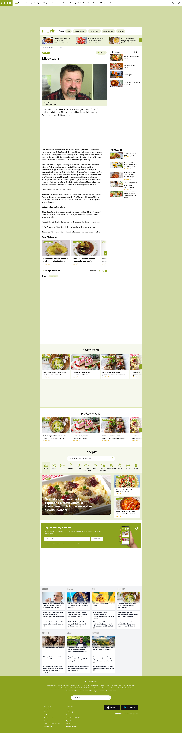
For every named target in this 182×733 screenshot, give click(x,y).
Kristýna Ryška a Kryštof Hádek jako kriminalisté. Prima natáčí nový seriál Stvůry (77, 624)
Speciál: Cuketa (80, 3)
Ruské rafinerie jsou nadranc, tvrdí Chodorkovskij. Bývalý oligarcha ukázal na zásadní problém (53, 605)
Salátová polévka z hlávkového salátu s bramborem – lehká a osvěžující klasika (54, 373)
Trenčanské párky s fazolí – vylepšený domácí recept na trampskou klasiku (129, 175)
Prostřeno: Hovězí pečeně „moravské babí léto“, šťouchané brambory (84, 260)
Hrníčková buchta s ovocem (130, 66)
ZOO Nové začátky (129, 685)
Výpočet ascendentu (72, 691)
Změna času (94, 685)
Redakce (68, 723)
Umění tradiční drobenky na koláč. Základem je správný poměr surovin (103, 667)
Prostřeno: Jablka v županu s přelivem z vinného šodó (55, 260)
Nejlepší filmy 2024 (63, 685)
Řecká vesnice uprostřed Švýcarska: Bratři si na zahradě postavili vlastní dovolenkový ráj (102, 659)
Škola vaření (56, 3)
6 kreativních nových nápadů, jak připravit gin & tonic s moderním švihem (130, 194)
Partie (102, 685)
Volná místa (47, 709)
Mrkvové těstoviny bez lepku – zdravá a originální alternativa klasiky (126, 514)
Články (36, 3)
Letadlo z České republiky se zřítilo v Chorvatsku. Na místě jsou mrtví (53, 623)
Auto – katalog (54, 688)
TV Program (45, 3)
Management (69, 706)
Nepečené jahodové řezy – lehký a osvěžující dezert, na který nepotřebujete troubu (96, 41)
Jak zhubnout (51, 685)
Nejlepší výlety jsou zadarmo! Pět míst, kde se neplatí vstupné (103, 648)
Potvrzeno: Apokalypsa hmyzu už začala (103, 604)
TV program (85, 685)
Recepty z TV (67, 3)
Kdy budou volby (117, 685)
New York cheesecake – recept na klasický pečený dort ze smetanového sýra (130, 184)
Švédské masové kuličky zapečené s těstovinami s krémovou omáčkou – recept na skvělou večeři (69, 504)
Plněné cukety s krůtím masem (131, 58)
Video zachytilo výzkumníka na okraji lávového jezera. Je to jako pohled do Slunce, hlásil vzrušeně (103, 624)
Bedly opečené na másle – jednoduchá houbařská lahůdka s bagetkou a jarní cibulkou (114, 373)
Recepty (29, 3)
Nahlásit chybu (48, 726)
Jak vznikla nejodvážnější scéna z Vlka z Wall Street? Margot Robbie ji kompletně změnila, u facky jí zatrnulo (53, 669)
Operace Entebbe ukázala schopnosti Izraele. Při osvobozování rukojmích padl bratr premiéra (103, 616)
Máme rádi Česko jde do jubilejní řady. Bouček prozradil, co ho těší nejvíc (78, 605)
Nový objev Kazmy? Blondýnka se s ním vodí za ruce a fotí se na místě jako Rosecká (78, 668)
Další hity (135, 52)
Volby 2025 (78, 688)
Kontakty (68, 715)
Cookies (46, 721)
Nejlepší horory (75, 685)
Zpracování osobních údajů (73, 718)
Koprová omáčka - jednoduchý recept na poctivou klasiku (128, 40)
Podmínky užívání (48, 718)
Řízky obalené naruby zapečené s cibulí (130, 154)
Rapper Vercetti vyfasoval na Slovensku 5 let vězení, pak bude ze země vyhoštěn (78, 659)
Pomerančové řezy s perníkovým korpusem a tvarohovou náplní (130, 164)
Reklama (46, 712)
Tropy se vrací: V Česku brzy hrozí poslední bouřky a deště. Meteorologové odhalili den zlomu (53, 615)
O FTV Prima (47, 706)
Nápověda (68, 721)
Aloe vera (113, 688)
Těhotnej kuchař (92, 3)
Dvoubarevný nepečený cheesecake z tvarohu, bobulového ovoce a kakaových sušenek (84, 373)
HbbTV (46, 715)
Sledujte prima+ (105, 3)
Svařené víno (88, 688)
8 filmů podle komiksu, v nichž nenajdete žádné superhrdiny (52, 658)
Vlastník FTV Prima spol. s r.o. (52, 723)
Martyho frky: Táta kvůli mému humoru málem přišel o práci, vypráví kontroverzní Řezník (77, 650)
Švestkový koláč (111, 691)
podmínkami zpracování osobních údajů (72, 543)
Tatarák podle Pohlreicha (101, 688)
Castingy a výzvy (70, 712)
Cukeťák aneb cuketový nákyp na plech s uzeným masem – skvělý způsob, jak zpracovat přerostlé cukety (62, 42)
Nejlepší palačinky (99, 691)
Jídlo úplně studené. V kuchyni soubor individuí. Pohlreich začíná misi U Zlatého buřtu (78, 615)
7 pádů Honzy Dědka (67, 688)
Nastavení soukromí (71, 726)
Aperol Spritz (128, 75)
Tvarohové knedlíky (86, 691)
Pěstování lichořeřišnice (125, 688)
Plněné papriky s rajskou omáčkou (132, 83)
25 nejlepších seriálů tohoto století (53, 647)
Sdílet (102, 53)
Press (67, 709)
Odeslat (97, 539)
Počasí (108, 685)
